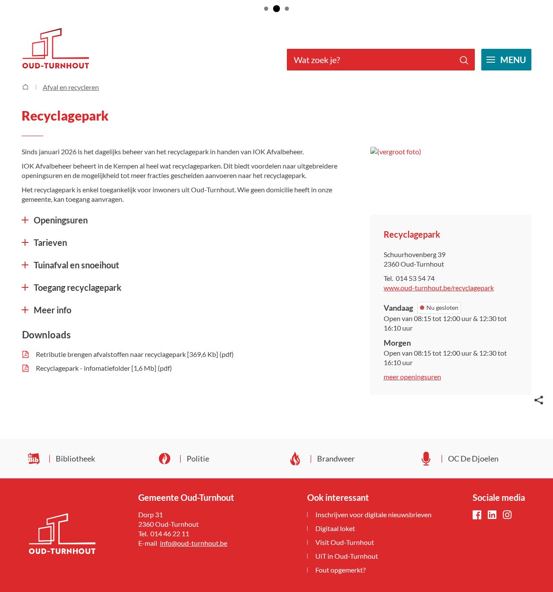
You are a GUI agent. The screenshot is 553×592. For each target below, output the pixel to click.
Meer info (52, 310)
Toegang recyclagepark (77, 287)
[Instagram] (507, 515)
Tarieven (50, 242)
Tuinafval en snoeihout (76, 265)
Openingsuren (61, 220)
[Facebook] (477, 515)
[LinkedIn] (492, 515)
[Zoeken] (464, 59)
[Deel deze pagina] (539, 399)
